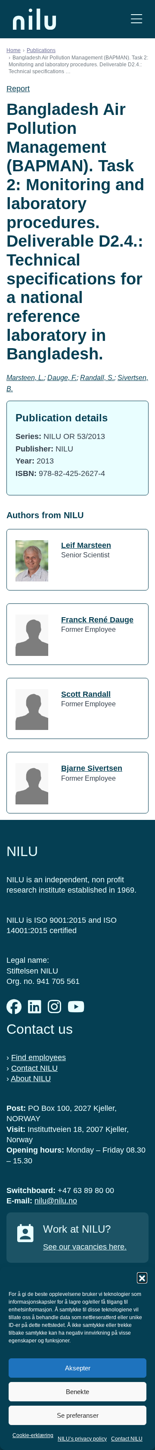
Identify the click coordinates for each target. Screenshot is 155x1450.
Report (18, 88)
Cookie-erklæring (32, 1435)
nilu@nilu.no (55, 1200)
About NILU (31, 1078)
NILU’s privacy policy (82, 1439)
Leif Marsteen (86, 545)
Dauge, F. (62, 377)
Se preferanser (78, 1415)
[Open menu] (136, 19)
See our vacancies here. (85, 1247)
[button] (142, 1277)
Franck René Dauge (97, 619)
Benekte (77, 1391)
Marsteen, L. (25, 377)
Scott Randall (86, 694)
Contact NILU (127, 1439)
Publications (41, 50)
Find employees (38, 1057)
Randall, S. (97, 377)
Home (13, 50)
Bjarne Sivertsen (91, 768)
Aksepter (77, 1368)
